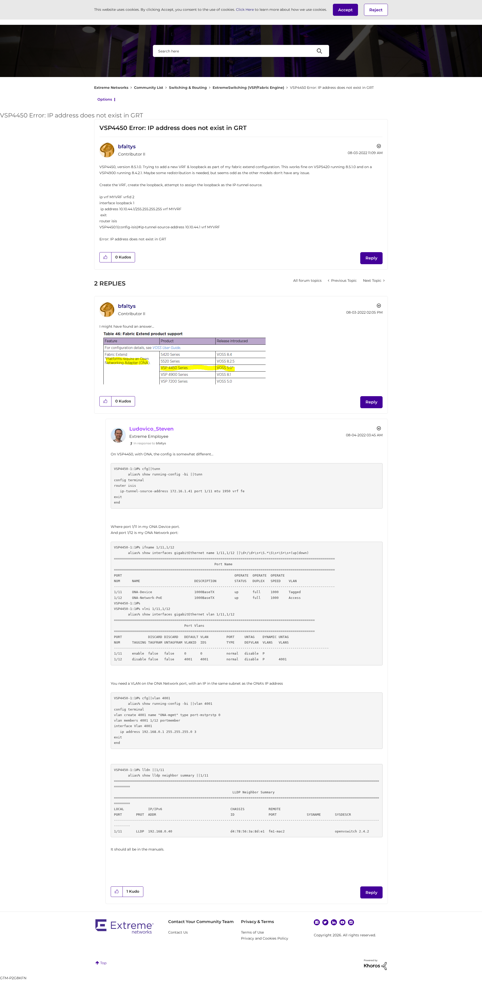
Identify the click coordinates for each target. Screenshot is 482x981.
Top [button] (103, 963)
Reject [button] (376, 10)
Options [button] (104, 99)
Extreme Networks (111, 87)
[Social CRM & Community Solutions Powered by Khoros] (375, 964)
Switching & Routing (188, 87)
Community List (148, 87)
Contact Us (178, 932)
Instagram (351, 922)
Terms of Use (252, 932)
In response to (150, 443)
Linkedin (334, 922)
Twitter (325, 922)
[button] (345, 10)
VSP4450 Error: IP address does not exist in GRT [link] (332, 87)
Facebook (317, 922)
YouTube (342, 922)
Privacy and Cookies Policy (264, 938)
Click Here (245, 9)
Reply (371, 258)
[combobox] (241, 51)
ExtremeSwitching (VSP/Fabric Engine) (248, 87)
